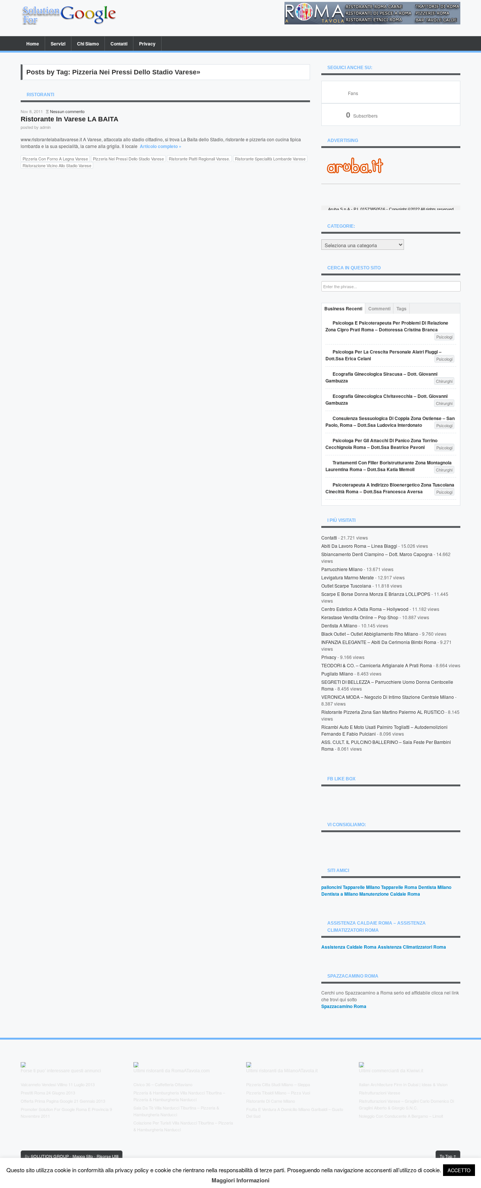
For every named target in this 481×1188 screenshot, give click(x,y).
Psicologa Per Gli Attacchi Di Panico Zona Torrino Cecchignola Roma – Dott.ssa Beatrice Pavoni (381, 443)
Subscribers (362, 115)
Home (32, 43)
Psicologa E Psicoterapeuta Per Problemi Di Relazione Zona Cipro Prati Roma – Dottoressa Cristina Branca (386, 326)
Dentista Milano (434, 887)
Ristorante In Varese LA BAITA (69, 119)
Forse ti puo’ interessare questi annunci (61, 1070)
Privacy (147, 43)
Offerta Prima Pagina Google (47, 1101)
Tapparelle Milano (361, 887)
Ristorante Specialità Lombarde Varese (270, 159)
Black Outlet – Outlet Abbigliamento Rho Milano (369, 633)
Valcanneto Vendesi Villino (44, 1084)
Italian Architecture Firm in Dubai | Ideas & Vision (403, 1084)
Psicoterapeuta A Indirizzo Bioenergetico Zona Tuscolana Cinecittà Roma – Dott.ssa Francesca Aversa (389, 488)
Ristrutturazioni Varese (379, 1093)
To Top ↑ (448, 1156)
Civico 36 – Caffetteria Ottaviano (162, 1084)
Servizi (58, 43)
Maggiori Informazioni (240, 1180)
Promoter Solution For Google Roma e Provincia (65, 1109)
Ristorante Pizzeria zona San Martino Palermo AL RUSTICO (382, 712)
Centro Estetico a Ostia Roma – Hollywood (364, 609)
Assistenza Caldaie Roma (349, 946)
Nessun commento (67, 111)
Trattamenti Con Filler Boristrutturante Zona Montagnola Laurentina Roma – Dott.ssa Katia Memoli (388, 466)
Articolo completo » (161, 146)
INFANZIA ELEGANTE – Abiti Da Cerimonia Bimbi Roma (378, 642)
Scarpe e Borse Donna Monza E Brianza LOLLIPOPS (375, 594)
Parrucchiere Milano (342, 569)
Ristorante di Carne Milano (270, 1101)
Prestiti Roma (33, 1093)
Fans (353, 93)
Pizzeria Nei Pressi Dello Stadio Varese (128, 159)
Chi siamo (88, 43)
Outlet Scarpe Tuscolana (346, 585)
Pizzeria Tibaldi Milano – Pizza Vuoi (278, 1093)
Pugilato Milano (337, 673)
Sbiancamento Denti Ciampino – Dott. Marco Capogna (377, 554)
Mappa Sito (83, 1156)
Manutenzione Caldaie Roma (389, 893)
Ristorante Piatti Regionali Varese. (199, 159)
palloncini (331, 887)
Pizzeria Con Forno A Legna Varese (55, 159)
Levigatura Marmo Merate (347, 577)
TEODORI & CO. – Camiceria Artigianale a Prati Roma (376, 665)
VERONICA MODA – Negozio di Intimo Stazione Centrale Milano (387, 697)
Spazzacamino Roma (343, 1006)
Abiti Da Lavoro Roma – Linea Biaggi (359, 546)
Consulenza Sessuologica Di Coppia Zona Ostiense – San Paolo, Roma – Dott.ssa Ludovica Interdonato (390, 421)
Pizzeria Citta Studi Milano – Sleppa (278, 1084)
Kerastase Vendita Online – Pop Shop (359, 617)
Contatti (118, 43)
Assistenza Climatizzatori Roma (412, 946)
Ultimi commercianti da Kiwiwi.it (391, 1070)
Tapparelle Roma (399, 887)
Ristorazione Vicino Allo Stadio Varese (57, 165)
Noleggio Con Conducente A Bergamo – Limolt (401, 1116)
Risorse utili (107, 1156)
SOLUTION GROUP (50, 1156)
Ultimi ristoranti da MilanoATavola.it (282, 1070)
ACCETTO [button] (459, 1170)
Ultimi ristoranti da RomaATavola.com (171, 1070)
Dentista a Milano (339, 625)
